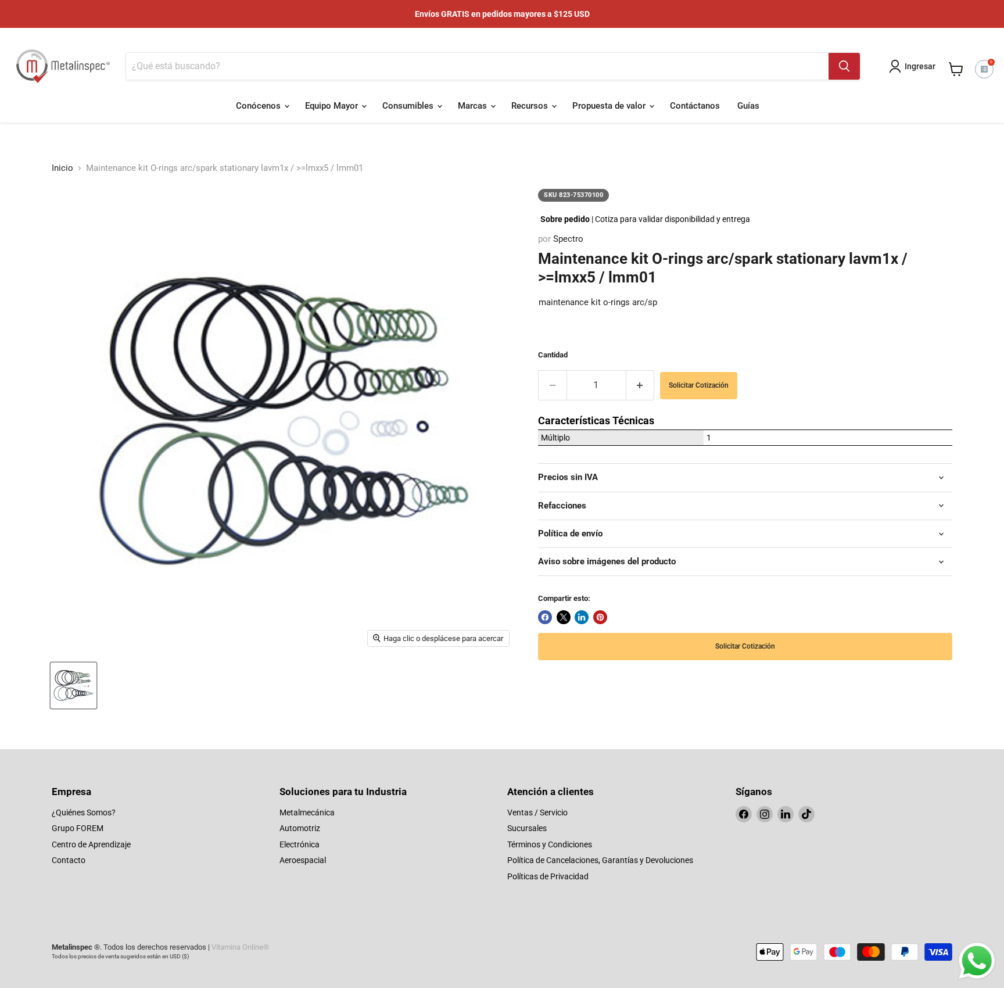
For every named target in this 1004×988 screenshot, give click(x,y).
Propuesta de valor (610, 106)
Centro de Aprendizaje (91, 844)
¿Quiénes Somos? (84, 812)
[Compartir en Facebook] (545, 617)
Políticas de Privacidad (548, 876)
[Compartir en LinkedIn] (582, 617)
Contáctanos (695, 106)
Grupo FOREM (77, 828)
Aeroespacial (302, 860)
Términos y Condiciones (549, 844)
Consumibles (409, 106)
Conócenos (259, 106)
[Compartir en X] (564, 617)
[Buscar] (844, 66)
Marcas (473, 106)
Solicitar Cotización (699, 385)
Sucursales (527, 828)
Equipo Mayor (332, 106)
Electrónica (299, 844)
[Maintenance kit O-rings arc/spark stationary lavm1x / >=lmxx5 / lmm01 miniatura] (73, 685)
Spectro (568, 239)
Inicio (62, 168)
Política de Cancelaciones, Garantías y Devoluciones (600, 860)
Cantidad (553, 354)
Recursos (530, 106)
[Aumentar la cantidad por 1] (640, 385)
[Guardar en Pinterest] (600, 617)
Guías (748, 106)
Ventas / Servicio (537, 812)
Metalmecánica (307, 812)
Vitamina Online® (240, 947)
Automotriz (299, 828)
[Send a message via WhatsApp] (977, 961)
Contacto (68, 860)
